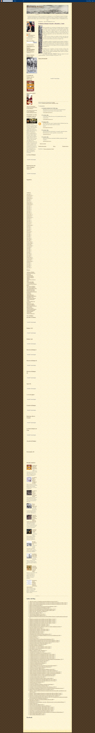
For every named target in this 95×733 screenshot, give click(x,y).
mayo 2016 (28, 199)
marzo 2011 (29, 221)
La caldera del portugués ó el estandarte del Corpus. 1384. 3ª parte (41, 656)
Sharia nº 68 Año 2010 (42, 58)
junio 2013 (28, 205)
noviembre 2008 (29, 243)
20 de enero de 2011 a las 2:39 (47, 141)
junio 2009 (28, 234)
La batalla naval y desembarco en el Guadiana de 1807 (39, 653)
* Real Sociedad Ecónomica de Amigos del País (32, 306)
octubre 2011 (29, 216)
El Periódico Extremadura (30, 51)
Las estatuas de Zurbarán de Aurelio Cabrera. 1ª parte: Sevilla (40, 678)
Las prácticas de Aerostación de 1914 (36, 682)
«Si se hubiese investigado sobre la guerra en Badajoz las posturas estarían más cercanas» (32, 111)
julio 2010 (28, 226)
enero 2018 (28, 194)
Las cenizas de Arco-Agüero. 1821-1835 (37, 676)
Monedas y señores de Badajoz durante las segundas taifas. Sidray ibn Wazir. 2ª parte (45, 694)
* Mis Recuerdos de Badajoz (31, 298)
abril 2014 (28, 200)
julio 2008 (28, 248)
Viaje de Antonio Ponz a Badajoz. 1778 (36, 713)
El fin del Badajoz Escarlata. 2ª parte (36, 632)
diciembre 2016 (29, 198)
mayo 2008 (28, 250)
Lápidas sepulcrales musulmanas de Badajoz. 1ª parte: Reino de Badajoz (43, 670)
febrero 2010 (29, 231)
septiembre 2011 (29, 217)
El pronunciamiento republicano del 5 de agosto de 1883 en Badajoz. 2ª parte (44, 641)
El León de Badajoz (33, 636)
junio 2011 (28, 218)
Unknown (45, 122)
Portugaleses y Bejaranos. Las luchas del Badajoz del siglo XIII (41, 699)
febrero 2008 (29, 254)
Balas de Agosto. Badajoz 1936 (35, 612)
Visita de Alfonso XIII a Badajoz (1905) (36, 714)
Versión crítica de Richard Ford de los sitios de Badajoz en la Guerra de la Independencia (46, 712)
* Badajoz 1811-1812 (30, 294)
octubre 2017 (29, 196)
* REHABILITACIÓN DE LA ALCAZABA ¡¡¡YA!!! (31, 297)
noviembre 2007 (29, 258)
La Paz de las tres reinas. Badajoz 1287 (36, 668)
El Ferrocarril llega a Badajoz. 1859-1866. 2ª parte (38, 630)
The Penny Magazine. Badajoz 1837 (36, 704)
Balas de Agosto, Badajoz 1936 (34, 505)
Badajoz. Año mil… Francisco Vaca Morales (37, 611)
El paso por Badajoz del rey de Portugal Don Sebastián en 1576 (41, 639)
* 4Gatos (28, 300)
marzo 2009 (29, 238)
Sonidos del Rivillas (33, 703)
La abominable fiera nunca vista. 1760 (36, 651)
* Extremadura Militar (30, 281)
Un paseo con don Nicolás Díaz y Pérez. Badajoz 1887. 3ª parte (41, 709)
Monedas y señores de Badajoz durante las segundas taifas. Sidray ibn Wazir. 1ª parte (45, 693)
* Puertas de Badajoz (30, 311)
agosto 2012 (29, 209)
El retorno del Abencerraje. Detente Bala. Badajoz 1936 (39, 643)
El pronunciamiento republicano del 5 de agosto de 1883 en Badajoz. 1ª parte (44, 640)
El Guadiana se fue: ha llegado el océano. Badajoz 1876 (39, 634)
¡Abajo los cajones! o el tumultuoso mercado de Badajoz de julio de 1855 (43, 601)
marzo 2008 (29, 253)
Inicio (54, 146)
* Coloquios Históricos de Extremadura (31, 302)
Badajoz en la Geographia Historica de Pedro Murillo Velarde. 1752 (42, 609)
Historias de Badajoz (35, 6)
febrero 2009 (29, 239)
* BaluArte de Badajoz (30, 277)
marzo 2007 (29, 267)
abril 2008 (28, 252)
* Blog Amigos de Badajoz (31, 287)
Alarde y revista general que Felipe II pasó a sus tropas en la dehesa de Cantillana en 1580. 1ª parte (47, 602)
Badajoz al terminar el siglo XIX (35, 605)
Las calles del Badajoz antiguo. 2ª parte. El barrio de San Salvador (34, 493)
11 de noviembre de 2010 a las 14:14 (48, 119)
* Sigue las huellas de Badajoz (31, 309)
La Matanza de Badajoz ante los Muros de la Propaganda (34, 467)
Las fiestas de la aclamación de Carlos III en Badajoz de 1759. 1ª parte (42, 679)
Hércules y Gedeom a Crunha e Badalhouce (37, 650)
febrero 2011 (29, 222)
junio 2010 (28, 227)
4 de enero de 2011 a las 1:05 (47, 134)
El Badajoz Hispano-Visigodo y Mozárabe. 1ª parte (51, 23)
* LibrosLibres (29, 293)
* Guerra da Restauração (30, 299)
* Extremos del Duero (30, 276)
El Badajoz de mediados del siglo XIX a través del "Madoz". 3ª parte (42, 621)
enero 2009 (28, 240)
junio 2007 (28, 263)
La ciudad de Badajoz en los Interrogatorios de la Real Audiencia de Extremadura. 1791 (45, 659)
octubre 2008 (29, 244)
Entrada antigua (65, 146)
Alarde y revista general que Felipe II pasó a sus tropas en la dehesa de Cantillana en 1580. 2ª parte (47, 604)
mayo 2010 (28, 229)
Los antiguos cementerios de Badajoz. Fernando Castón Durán (41, 684)
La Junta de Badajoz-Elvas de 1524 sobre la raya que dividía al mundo (34, 568)
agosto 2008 (29, 247)
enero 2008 (28, 256)
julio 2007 (28, 262)
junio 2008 (28, 249)
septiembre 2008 (29, 245)
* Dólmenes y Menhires (30, 272)
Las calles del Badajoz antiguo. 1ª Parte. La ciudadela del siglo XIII (34, 480)
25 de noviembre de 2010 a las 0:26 (47, 127)
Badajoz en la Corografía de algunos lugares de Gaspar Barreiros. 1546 (42, 606)
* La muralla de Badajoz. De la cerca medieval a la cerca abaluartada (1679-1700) (32, 289)
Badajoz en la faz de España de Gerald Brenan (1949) (39, 607)
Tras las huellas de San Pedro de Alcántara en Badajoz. (39, 705)
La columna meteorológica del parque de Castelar (38, 660)
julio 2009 (28, 232)
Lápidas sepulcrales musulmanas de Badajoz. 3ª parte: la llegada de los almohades (44, 673)
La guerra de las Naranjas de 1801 (34, 530)
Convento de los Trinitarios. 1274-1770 (36, 614)
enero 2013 (28, 208)
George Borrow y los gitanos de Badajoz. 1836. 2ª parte (39, 648)
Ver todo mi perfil (29, 38)
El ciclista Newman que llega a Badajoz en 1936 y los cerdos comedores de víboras (45, 626)
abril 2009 (28, 236)
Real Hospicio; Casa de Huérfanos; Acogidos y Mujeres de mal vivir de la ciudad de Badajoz (46, 702)
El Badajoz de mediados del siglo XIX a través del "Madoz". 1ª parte (42, 619)
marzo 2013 (29, 207)
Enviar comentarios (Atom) (49, 149)
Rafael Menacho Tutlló (33, 700)
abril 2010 (28, 230)
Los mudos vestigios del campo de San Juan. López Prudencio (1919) (42, 687)
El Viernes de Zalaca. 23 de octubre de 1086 (37, 644)
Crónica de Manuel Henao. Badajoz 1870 (37, 615)
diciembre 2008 (29, 241)
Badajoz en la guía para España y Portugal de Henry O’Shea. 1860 (41, 610)
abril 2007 (28, 266)
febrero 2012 (29, 213)
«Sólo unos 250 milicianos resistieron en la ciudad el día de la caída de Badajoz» (32, 107)
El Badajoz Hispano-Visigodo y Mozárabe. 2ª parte (39, 625)
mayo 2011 (28, 220)
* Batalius (28, 278)
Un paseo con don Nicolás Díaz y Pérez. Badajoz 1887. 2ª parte (41, 708)
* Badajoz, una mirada (30, 303)
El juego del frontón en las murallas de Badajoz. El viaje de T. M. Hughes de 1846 (44, 635)
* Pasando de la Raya (30, 308)
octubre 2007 (29, 259)
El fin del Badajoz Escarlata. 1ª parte (36, 631)
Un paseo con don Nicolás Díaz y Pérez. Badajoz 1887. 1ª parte (41, 707)
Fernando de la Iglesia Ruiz (31, 36)
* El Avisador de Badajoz (31, 304)
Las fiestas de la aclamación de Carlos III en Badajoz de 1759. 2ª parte (42, 680)
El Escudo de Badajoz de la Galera (35, 627)
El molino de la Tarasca (33, 638)
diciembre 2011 (29, 214)
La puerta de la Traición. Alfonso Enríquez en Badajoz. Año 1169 (41, 669)
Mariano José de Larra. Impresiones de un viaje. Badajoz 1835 (41, 689)
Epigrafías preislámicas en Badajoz (36, 645)
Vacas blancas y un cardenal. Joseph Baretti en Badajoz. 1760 (41, 710)
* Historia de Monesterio (31, 313)
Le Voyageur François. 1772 (34, 683)
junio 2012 (28, 211)
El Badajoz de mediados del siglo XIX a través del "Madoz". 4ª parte (42, 622)
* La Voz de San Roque (30, 282)
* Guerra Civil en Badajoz (31, 310)
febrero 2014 (29, 202)
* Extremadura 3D (30, 275)
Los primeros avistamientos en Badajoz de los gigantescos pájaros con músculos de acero (46, 688)
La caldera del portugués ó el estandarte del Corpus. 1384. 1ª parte (41, 654)
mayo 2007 (28, 265)
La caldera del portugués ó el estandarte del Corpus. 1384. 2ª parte (41, 655)
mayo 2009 (28, 235)
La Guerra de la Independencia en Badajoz (37, 663)
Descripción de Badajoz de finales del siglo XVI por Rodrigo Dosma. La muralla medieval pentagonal (48, 616)
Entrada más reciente (42, 146)
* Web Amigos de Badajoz (31, 286)
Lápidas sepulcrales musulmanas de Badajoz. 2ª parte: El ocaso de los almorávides (44, 671)
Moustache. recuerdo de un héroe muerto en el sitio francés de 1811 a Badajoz (44, 695)
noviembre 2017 (29, 195)
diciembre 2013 (29, 203)
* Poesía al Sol (29, 312)
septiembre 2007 (29, 261)
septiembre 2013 (29, 204)
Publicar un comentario (43, 143)
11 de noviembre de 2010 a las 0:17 (47, 112)
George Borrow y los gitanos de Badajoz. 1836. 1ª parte (39, 646)
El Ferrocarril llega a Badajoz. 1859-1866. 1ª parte (38, 629)
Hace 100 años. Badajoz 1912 (34, 542)
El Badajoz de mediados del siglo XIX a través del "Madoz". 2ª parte (42, 620)
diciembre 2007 (29, 257)
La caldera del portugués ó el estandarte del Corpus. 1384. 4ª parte (41, 658)
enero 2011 (28, 223)
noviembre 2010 (29, 225)
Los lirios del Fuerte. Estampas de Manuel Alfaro (38, 685)
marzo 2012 (29, 212)
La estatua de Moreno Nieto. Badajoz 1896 (34, 555)
